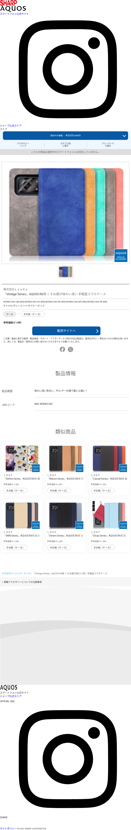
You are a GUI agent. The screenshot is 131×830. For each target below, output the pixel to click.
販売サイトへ (66, 331)
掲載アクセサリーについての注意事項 (23, 582)
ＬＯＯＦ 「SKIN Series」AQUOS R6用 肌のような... (21, 536)
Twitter (71, 349)
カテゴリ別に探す (65, 144)
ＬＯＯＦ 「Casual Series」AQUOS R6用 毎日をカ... (109, 479)
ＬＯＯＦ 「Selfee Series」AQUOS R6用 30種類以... (21, 479)
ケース (9, 314)
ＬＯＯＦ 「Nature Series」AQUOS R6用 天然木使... (65, 479)
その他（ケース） (32, 314)
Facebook (63, 349)
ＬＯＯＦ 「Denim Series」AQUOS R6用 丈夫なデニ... (65, 536)
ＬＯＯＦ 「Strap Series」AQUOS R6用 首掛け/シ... (108, 536)
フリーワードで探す (108, 144)
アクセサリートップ (23, 144)
